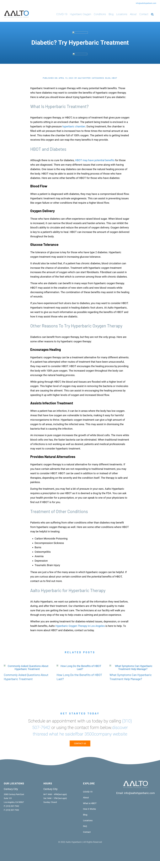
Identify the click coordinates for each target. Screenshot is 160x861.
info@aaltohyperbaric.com (146, 3)
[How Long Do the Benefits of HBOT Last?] (80, 666)
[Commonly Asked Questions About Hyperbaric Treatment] (27, 666)
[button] (152, 14)
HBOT (114, 78)
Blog (108, 78)
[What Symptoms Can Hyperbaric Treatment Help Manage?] (132, 666)
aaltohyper (84, 78)
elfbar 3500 (83, 734)
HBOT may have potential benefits (95, 160)
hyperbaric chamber (73, 126)
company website (110, 734)
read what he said (56, 734)
